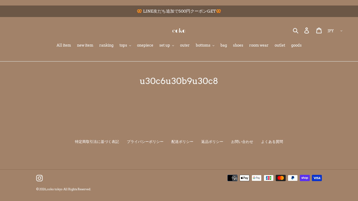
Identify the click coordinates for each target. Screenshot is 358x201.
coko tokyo (55, 189)
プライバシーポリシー (145, 141)
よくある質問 (272, 141)
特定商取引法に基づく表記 (97, 141)
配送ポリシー (182, 141)
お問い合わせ (242, 141)
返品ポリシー (212, 141)
